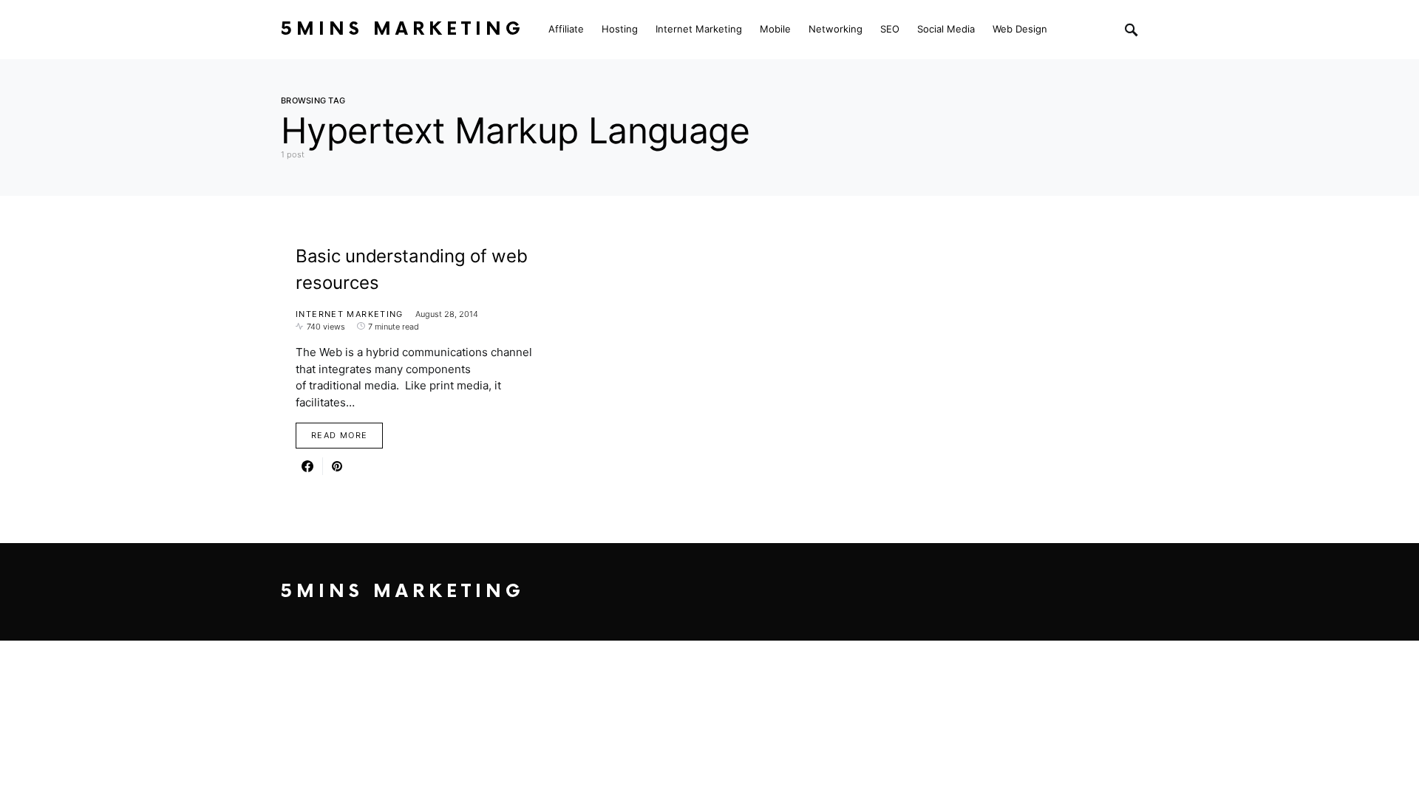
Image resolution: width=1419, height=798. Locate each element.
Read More (339, 435)
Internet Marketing (350, 314)
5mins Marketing (403, 29)
